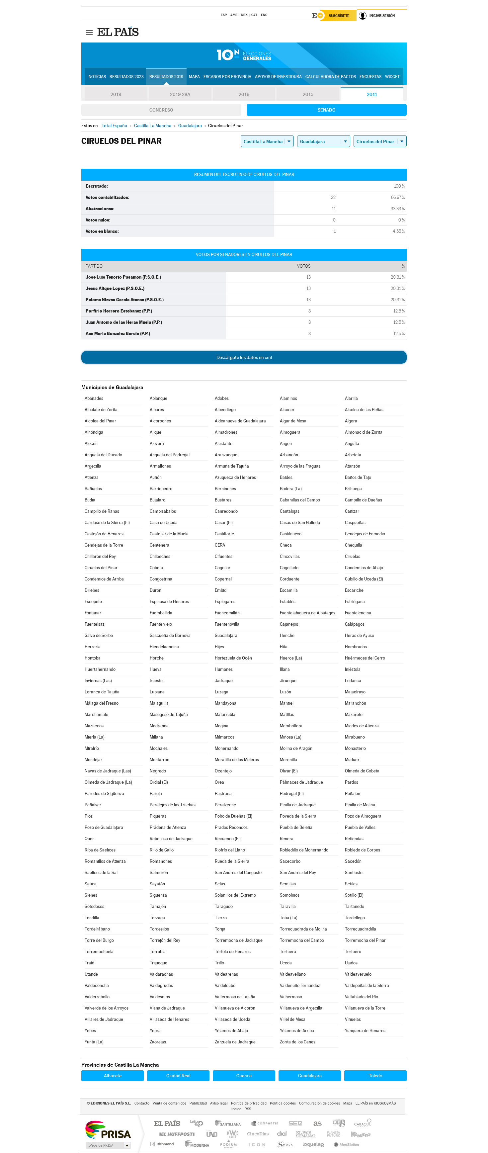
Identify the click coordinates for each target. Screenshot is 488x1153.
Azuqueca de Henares (235, 477)
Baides (286, 477)
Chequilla (353, 545)
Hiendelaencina (164, 646)
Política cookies (283, 1103)
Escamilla (289, 590)
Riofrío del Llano (230, 849)
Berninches (225, 488)
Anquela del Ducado (103, 454)
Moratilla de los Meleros (237, 759)
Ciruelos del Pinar (101, 567)
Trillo (219, 962)
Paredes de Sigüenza (104, 793)
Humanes (224, 669)
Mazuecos (94, 725)
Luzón (285, 691)
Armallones (160, 466)
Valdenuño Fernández (300, 985)
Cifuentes (223, 556)
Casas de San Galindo (300, 522)
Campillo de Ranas (102, 511)
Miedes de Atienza (362, 725)
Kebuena (354, 1134)
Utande (91, 974)
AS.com (314, 1124)
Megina (221, 725)
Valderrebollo (97, 996)
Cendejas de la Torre (104, 545)
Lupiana (157, 691)
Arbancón (289, 454)
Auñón (156, 477)
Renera (286, 838)
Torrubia (158, 951)
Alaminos (288, 398)
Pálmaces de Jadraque (301, 782)
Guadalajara (226, 635)
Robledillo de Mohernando (304, 849)
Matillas (287, 714)
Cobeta (156, 567)
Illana (285, 669)
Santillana (229, 1124)
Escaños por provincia (227, 76)
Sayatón (157, 883)
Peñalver (93, 804)
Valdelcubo (225, 985)
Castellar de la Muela (169, 533)
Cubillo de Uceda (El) (364, 578)
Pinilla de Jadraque (298, 804)
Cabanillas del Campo (300, 499)
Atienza (92, 477)
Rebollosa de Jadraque (171, 838)
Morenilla (288, 759)
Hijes (219, 646)
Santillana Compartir (265, 1124)
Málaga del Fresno (102, 703)
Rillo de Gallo (162, 849)
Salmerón (159, 872)
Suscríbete (339, 15)
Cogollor (222, 567)
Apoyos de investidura (278, 76)
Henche (287, 635)
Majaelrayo (355, 691)
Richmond (162, 1144)
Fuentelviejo (161, 624)
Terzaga (157, 917)
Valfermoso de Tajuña (235, 996)
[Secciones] (89, 32)
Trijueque (158, 962)
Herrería (93, 646)
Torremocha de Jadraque (239, 940)
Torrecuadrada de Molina (303, 929)
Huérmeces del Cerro (365, 658)
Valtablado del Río (361, 996)
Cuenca (244, 1075)
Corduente (289, 578)
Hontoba (93, 658)
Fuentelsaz (95, 624)
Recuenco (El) (228, 838)
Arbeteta (353, 454)
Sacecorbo (290, 861)
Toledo (375, 1075)
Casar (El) (224, 522)
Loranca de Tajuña (102, 691)
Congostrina (161, 578)
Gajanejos (289, 624)
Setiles (351, 883)
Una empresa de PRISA (108, 1129)
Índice (236, 1109)
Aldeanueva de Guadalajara (240, 420)
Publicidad (198, 1103)
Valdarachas (161, 974)
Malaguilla (159, 703)
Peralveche (225, 804)
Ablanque (158, 398)
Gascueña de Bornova (170, 635)
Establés (287, 601)
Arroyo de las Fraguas (300, 466)
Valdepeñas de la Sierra (367, 985)
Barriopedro (161, 488)
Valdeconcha (97, 985)
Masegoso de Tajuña (169, 714)
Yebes (90, 1030)
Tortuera (288, 951)
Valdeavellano (293, 974)
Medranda (159, 725)
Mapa (194, 76)
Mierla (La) (95, 737)
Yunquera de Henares (365, 1030)
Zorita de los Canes (297, 1041)
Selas (220, 883)
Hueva (156, 669)
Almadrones (226, 432)
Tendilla (92, 917)
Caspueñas (355, 522)
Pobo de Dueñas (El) (233, 816)
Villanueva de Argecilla (301, 1008)
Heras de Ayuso (359, 635)
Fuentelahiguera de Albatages (307, 612)
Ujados (351, 962)
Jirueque (288, 680)
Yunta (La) (94, 1041)
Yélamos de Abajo (231, 1030)
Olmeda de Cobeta (362, 770)
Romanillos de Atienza (105, 861)
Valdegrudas (161, 985)
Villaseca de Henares (169, 1019)
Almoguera (290, 432)
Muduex (352, 759)
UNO (212, 1134)
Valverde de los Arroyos (106, 1008)
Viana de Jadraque (167, 1008)
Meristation (346, 1144)
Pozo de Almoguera (363, 816)
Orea (219, 782)
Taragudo (224, 906)
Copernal (223, 578)
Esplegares (225, 601)
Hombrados (356, 646)
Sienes (91, 895)
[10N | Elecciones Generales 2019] (244, 55)
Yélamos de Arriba (297, 1030)
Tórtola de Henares (233, 951)
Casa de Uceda (164, 522)
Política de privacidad (249, 1103)
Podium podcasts (228, 1144)
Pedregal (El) (292, 793)
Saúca (91, 883)
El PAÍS (166, 1124)
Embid (220, 590)
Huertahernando (100, 669)
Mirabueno (355, 737)
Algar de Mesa (293, 420)
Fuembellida (161, 612)
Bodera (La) (291, 488)
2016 (244, 94)
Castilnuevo (290, 533)
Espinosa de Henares (169, 601)
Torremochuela (99, 951)
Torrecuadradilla (360, 929)
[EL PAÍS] (118, 32)
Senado (327, 110)
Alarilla (351, 398)
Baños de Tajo (358, 477)
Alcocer (287, 409)
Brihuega (353, 488)
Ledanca (353, 680)
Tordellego (355, 917)
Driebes (92, 590)
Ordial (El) (159, 782)
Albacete (113, 1075)
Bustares (223, 499)
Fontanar (93, 612)
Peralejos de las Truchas (173, 804)
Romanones (161, 861)
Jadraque (224, 680)
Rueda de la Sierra (232, 861)
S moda (284, 1144)
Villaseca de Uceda (232, 1019)
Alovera (157, 443)
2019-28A (180, 94)
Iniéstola (353, 669)
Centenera (159, 545)
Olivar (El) (289, 770)
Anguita (352, 443)
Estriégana (355, 601)
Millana (156, 737)
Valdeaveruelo (358, 974)
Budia (90, 499)
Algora (351, 420)
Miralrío (92, 748)
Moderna (195, 1144)
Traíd (89, 962)
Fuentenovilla (227, 624)
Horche (157, 658)
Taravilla (288, 906)
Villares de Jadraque (104, 1019)
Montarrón (159, 759)
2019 (116, 94)
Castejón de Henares (104, 533)
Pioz (89, 816)
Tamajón (158, 906)
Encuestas (370, 76)
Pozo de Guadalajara (104, 827)
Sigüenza (158, 895)
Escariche (354, 590)
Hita (283, 646)
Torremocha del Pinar (365, 940)
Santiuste (354, 872)
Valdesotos (160, 996)
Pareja (156, 793)
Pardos (351, 782)
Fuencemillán (227, 612)
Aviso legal (219, 1103)
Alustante (223, 443)
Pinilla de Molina (360, 804)
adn (336, 1124)
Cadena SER (293, 1124)
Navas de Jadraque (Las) (108, 770)
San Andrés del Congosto (238, 872)
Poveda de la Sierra (298, 816)
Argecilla (93, 466)
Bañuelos (93, 488)
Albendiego (225, 409)
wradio (231, 1134)
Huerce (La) (291, 658)
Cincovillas (290, 556)
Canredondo (226, 511)
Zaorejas (158, 1041)
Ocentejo (223, 770)
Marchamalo (96, 714)
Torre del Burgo (99, 940)
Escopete (93, 601)
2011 (372, 94)
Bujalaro (157, 499)
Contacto (141, 1103)
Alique (155, 432)
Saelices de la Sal (101, 872)
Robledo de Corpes (362, 849)
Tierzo (221, 917)
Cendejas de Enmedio (365, 533)
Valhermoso (291, 996)
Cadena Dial (282, 1134)
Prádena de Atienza (168, 827)
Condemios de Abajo (364, 567)
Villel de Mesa (292, 1019)
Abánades (94, 398)
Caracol (360, 1124)
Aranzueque (226, 454)
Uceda (286, 962)
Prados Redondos (231, 827)
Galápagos (355, 624)
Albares (157, 409)
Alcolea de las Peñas (364, 409)
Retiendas (354, 838)
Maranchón (355, 703)
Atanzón (352, 466)
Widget (392, 76)
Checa (286, 545)
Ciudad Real (178, 1075)
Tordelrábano (97, 929)
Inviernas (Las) (98, 680)
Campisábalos (163, 511)
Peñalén (352, 793)
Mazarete (354, 714)
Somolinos (289, 895)
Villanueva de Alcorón (235, 1008)
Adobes (222, 398)
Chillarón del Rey (100, 556)
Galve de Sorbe (99, 635)
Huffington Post (175, 1134)
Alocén (91, 443)
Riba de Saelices (100, 849)
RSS (248, 1109)
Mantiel (286, 703)
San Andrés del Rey (298, 872)
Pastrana (223, 793)
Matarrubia (225, 714)
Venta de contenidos (169, 1103)
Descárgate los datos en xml (244, 357)
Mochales (159, 748)
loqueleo (314, 1144)
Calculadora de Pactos (330, 76)
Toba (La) (288, 917)
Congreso (161, 110)
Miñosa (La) (290, 737)
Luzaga (221, 691)
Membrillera (291, 725)
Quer (89, 838)
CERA (220, 545)
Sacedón (353, 861)
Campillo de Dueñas (363, 499)
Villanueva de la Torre (365, 1008)
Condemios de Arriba (104, 578)
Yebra (155, 1030)
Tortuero (353, 951)
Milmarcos (224, 737)
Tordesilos (159, 929)
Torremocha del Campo (302, 940)
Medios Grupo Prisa (107, 1145)
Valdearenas (226, 974)
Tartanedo (354, 906)
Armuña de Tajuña (232, 466)
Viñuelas (353, 1019)
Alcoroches (160, 420)
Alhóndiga (94, 432)
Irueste (156, 680)
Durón (155, 590)
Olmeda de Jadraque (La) (108, 782)
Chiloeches (160, 556)
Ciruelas (352, 556)
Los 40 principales (198, 1124)
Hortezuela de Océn (233, 658)
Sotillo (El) (354, 895)
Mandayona (225, 703)
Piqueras (158, 816)
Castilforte (224, 533)
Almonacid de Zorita (363, 432)
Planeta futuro (331, 1134)
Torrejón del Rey (165, 940)
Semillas (288, 883)
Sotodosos (94, 906)
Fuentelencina (358, 612)
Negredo (158, 770)
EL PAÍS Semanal (306, 1134)
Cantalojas (289, 511)
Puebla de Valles (360, 827)
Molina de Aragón (296, 748)
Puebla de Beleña (296, 827)
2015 (308, 94)
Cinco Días (257, 1134)
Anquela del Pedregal (170, 454)
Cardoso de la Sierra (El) (107, 522)
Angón (286, 443)
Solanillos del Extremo (235, 895)
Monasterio (355, 748)
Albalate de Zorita (101, 409)
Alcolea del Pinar (100, 420)
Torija (220, 929)
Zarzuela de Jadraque (235, 1041)
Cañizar (352, 511)
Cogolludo (289, 567)
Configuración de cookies (319, 1103)
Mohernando (226, 748)
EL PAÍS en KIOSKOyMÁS (376, 1103)
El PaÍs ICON (256, 1144)
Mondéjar (93, 759)
